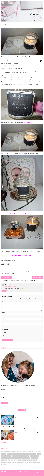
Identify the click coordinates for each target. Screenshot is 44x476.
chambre (9, 456)
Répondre (4, 290)
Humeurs (17, 472)
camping (3, 456)
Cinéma (35, 472)
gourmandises (35, 458)
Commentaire (5, 301)
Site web (4, 321)
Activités (9, 472)
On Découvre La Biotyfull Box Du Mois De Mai (25, 431)
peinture (4, 462)
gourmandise (27, 458)
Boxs (3, 474)
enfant (37, 456)
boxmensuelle (20, 453)
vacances (4, 464)
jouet (20, 460)
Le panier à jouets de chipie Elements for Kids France (7, 277)
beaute (21, 451)
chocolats (15, 456)
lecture (27, 460)
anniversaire (9, 451)
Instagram (9, 271)
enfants (3, 458)
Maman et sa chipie (11, 60)
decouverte (26, 456)
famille (11, 458)
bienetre (36, 451)
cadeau (38, 453)
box (8, 453)
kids (23, 460)
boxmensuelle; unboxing (30, 453)
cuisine (20, 456)
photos (13, 462)
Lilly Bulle (29, 65)
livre (32, 460)
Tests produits (7, 58)
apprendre (16, 451)
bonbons (4, 453)
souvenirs (32, 462)
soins (26, 462)
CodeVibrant (30, 471)
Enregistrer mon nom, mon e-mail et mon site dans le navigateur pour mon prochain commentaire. (5, 332)
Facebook (14, 271)
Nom (3, 312)
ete (7, 458)
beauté (31, 451)
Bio (25, 472)
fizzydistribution (18, 458)
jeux (12, 460)
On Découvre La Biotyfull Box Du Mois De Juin (25, 416)
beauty (26, 451)
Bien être (13, 472)
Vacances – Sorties (30, 472)
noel (36, 460)
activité (3, 451)
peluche (9, 462)
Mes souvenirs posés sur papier (9, 426)
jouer (15, 460)
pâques (18, 462)
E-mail (3, 317)
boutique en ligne (22, 271)
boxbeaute (13, 453)
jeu (8, 460)
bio (40, 451)
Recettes (21, 472)
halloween (4, 460)
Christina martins (9, 284)
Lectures (39, 472)
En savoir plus (22, 391)
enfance (32, 456)
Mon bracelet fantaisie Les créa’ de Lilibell (38, 277)
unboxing (38, 462)
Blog (2, 58)
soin (23, 462)
